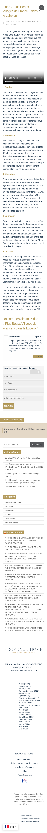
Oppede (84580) (24, 693)
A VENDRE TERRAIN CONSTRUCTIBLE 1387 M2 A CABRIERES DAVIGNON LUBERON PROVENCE (24, 577)
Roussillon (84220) (25, 703)
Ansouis (6, 257)
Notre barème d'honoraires (25, 767)
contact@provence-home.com (23, 670)
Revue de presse (11, 522)
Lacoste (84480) (24, 724)
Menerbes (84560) (25, 719)
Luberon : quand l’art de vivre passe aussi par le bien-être (23, 475)
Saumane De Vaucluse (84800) (30, 705)
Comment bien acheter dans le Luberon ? (20, 487)
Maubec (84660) (24, 722)
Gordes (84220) (24, 684)
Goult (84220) (23, 710)
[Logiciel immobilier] (14, 817)
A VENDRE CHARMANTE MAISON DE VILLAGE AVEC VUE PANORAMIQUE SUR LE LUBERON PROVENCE (24, 568)
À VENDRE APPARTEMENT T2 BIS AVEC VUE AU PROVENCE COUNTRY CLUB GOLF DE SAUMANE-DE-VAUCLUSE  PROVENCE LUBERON (23, 557)
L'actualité (9, 506)
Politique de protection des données (24, 763)
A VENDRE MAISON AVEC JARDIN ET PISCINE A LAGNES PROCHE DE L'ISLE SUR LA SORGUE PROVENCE (24, 540)
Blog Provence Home (13, 502)
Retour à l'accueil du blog (12, 420)
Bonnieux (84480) (25, 715)
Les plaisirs (9, 510)
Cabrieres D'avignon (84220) (29, 691)
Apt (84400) (23, 708)
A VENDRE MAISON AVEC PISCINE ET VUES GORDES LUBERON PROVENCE (23, 548)
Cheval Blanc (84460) (26, 717)
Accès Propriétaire (25, 775)
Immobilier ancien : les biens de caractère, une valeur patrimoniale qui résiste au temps (22, 481)
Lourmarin (31, 224)
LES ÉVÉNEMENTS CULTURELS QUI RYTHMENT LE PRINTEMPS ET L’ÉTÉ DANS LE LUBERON (24, 467)
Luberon (13, 25)
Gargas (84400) (24, 712)
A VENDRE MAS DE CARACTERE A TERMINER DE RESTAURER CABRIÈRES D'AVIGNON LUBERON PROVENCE (24, 598)
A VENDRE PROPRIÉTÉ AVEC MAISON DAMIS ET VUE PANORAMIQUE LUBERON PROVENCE (24, 629)
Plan (25, 771)
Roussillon (8, 140)
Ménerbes (39, 179)
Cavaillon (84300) (25, 686)
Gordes (32, 95)
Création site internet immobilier (30, 818)
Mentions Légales (23, 759)
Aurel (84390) (23, 729)
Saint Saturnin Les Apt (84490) (29, 700)
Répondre (37, 356)
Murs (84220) (23, 726)
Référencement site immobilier (30, 821)
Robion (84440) (24, 689)
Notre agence (10, 518)
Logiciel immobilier (26, 815)
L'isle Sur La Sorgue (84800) (29, 698)
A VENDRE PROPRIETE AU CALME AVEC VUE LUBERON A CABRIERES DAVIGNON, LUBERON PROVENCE (24, 621)
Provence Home (30, 21)
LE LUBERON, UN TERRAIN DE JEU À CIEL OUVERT (22, 459)
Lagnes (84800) (24, 696)
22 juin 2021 (38, 337)
